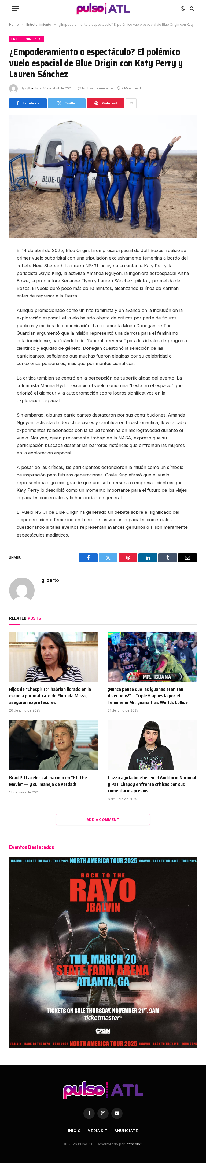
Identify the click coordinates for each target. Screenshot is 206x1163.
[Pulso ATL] (103, 8)
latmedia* (133, 1144)
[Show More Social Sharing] (131, 103)
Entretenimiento (26, 39)
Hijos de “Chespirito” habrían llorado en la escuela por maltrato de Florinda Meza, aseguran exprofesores (50, 696)
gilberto (31, 88)
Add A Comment (103, 819)
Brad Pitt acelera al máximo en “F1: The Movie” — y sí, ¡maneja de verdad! (48, 781)
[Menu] (15, 9)
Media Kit (97, 1130)
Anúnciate (126, 1130)
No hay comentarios (98, 88)
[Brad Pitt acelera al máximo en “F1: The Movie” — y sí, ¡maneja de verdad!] (53, 745)
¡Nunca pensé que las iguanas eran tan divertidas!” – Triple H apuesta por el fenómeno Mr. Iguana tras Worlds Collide (148, 696)
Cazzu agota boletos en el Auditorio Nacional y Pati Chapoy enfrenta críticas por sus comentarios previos (152, 784)
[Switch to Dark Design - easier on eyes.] (182, 8)
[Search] (191, 9)
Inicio (74, 1130)
